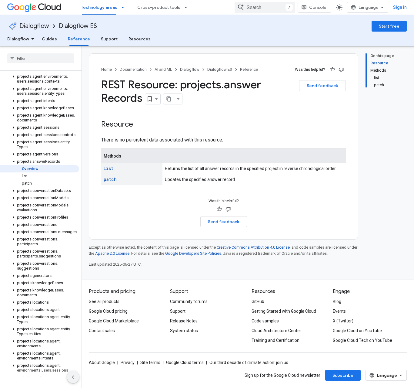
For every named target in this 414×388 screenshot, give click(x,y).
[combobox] (265, 7)
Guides (49, 39)
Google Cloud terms (185, 362)
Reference (79, 39)
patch (110, 179)
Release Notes (184, 320)
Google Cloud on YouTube (357, 330)
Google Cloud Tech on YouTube (362, 340)
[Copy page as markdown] (168, 99)
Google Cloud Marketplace (114, 320)
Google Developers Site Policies (193, 253)
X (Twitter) (343, 320)
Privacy (128, 362)
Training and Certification (275, 340)
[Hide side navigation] (73, 377)
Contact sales (102, 330)
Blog (337, 301)
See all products (104, 301)
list (108, 168)
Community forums (189, 301)
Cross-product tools (158, 7)
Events (339, 311)
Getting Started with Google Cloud (284, 311)
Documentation (133, 69)
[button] (39, 79)
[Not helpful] (341, 69)
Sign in (400, 7)
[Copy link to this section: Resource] (139, 124)
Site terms (150, 362)
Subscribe (342, 375)
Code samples (265, 320)
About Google (102, 362)
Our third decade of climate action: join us (248, 362)
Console (317, 7)
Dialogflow (34, 26)
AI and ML (163, 69)
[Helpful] (332, 69)
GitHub (258, 301)
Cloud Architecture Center (276, 330)
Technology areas (99, 7)
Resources (140, 39)
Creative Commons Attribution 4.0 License (253, 247)
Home (106, 69)
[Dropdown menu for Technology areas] (124, 7)
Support (109, 39)
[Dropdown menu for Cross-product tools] (187, 7)
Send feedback (322, 85)
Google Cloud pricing (108, 311)
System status (184, 330)
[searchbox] (40, 58)
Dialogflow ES (78, 26)
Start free (389, 26)
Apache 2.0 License (112, 253)
